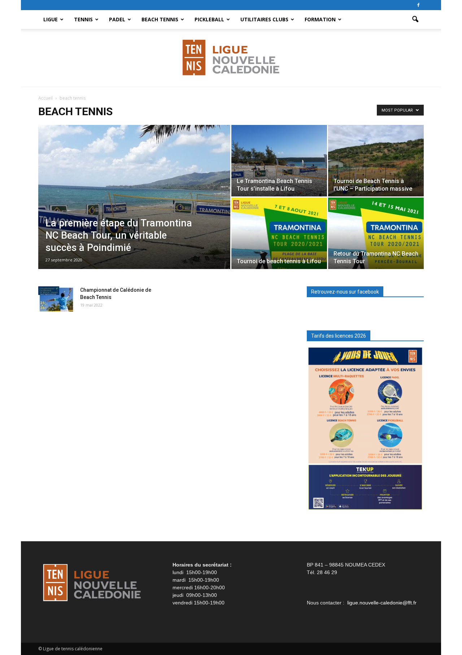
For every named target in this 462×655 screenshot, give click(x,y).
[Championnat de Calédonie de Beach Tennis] (56, 299)
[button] (415, 19)
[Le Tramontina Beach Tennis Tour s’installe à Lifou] (279, 160)
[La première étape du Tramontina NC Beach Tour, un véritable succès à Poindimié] (134, 208)
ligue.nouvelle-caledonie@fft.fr (382, 603)
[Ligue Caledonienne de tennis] (231, 58)
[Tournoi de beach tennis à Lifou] (279, 233)
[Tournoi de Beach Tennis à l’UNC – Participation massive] (376, 160)
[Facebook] (418, 5)
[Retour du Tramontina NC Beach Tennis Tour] (376, 233)
